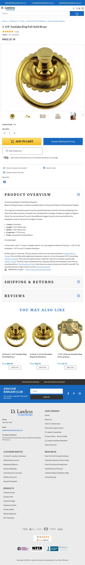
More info (15, 3)
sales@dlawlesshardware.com (12, 430)
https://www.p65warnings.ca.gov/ (38, 269)
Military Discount (10, 477)
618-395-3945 (7, 422)
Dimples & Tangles (11, 259)
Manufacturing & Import (54, 428)
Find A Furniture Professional (56, 464)
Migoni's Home (10, 261)
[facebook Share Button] (4, 182)
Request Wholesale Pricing (63, 141)
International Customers (12, 473)
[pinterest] (74, 393)
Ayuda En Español (10, 481)
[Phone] (77, 8)
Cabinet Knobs (9, 492)
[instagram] (79, 393)
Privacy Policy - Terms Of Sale (56, 436)
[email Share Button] (12, 182)
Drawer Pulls (8, 497)
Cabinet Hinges (9, 501)
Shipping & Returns (10, 464)
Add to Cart (15, 367)
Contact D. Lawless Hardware (14, 456)
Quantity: (6, 129)
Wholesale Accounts (11, 460)
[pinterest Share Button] (28, 182)
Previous (2, 115)
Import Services (51, 445)
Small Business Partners (54, 469)
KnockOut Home (43, 267)
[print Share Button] (20, 182)
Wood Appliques (9, 513)
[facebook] (68, 393)
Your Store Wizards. (62, 560)
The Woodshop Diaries (27, 264)
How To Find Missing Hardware (57, 456)
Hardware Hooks (9, 505)
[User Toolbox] (73, 8)
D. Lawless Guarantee (53, 432)
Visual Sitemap (50, 477)
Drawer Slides (8, 509)
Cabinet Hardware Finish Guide (57, 460)
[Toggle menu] (82, 8)
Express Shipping (9, 469)
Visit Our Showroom (52, 424)
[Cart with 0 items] (79, 8)
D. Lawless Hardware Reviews (56, 440)
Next (82, 115)
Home (47, 415)
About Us (48, 419)
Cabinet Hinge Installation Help (57, 473)
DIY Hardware (8, 518)
